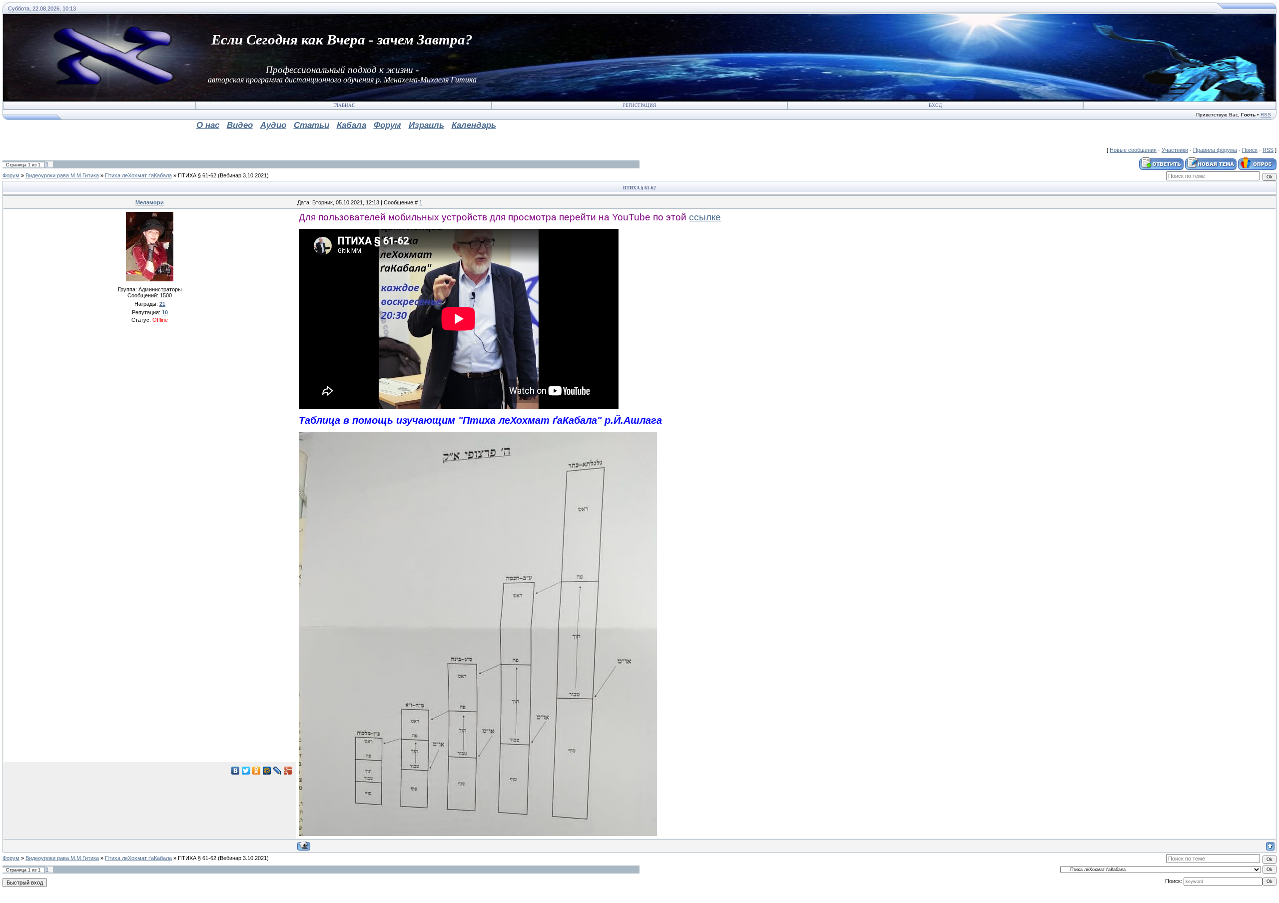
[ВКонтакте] (235, 770)
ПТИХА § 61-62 (197, 175)
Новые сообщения (1133, 150)
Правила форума (1215, 150)
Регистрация (639, 105)
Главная (344, 105)
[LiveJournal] (277, 770)
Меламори (149, 202)
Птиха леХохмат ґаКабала (138, 175)
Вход (935, 105)
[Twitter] (246, 770)
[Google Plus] (288, 770)
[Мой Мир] (267, 770)
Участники (1175, 150)
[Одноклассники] (256, 770)
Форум (10, 175)
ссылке (705, 217)
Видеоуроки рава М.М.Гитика (62, 175)
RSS (1266, 114)
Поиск (1250, 150)
